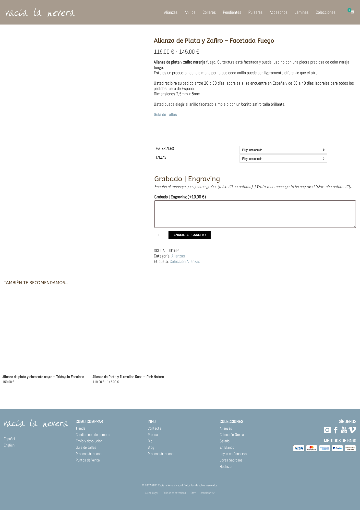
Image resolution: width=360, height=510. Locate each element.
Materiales (165, 148)
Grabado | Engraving (180, 197)
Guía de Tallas (165, 114)
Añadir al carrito (189, 235)
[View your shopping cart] (352, 12)
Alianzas (178, 256)
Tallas (161, 157)
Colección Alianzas (185, 261)
